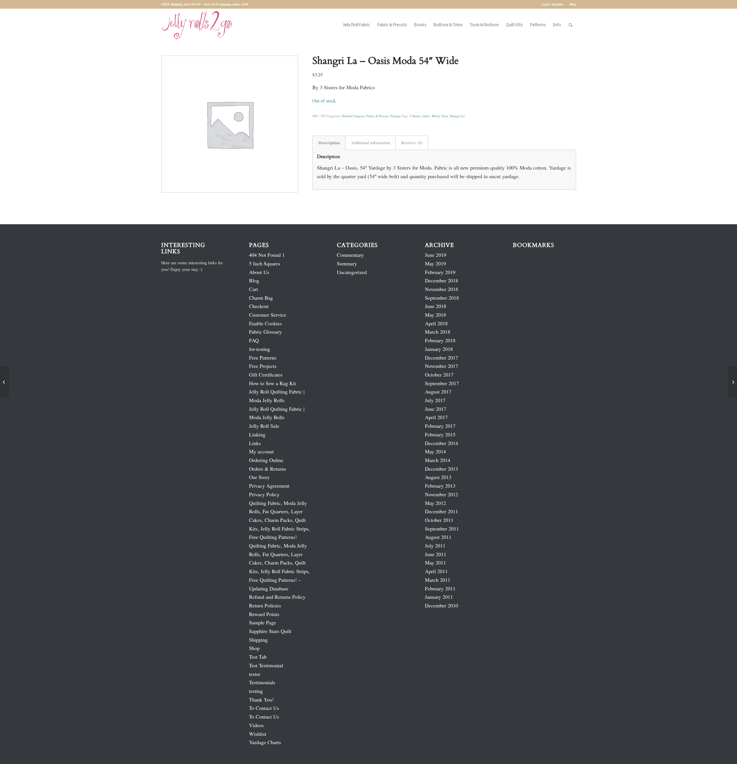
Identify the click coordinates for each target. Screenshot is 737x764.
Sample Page (262, 622)
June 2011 (435, 554)
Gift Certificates (265, 374)
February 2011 (440, 588)
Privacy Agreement (269, 485)
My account (261, 451)
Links (255, 443)
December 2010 (441, 605)
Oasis (444, 116)
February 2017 (440, 425)
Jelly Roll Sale (264, 425)
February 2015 (440, 434)
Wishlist (257, 733)
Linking (257, 434)
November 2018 (441, 289)
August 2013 (438, 477)
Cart (253, 289)
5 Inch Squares (264, 263)
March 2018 (437, 331)
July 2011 (435, 545)
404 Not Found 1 (267, 254)
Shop (254, 648)
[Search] (570, 25)
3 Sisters (415, 116)
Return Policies (265, 605)
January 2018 (439, 348)
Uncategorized (352, 272)
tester (254, 673)
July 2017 (435, 400)
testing (256, 690)
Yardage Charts (265, 742)
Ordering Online (266, 460)
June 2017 (435, 408)
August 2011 (438, 536)
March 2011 (437, 579)
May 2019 (435, 263)
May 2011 (435, 562)
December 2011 (441, 511)
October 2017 (439, 374)
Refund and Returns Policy (277, 596)
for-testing (259, 348)
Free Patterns (262, 357)
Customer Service (267, 314)
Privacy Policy (264, 494)
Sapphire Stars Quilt (270, 631)
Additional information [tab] (370, 142)
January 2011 (439, 596)
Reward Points (264, 614)
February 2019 (440, 272)
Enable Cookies (265, 323)
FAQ (254, 340)
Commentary (350, 254)
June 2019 (435, 254)
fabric (426, 116)
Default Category (353, 116)
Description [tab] (329, 142)
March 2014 (437, 460)
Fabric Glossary (265, 331)
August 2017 (438, 391)
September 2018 (442, 297)
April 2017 (436, 417)
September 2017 (442, 383)
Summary (347, 263)
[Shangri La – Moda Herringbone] (4, 382)
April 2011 (436, 571)
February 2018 (440, 340)
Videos (256, 725)
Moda (436, 116)
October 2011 (439, 519)
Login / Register (553, 4)
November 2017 (441, 365)
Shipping (258, 639)
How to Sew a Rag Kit (272, 383)
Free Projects (262, 365)
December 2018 (441, 280)
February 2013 (440, 485)
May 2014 (435, 451)
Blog (573, 4)
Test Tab (258, 656)
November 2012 (441, 494)
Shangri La (457, 116)
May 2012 (435, 502)
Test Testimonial (266, 665)
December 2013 (441, 468)
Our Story (259, 477)
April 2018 (436, 323)
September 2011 (442, 528)
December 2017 (441, 357)
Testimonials (262, 682)
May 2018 (435, 314)
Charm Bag (261, 297)
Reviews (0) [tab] (411, 142)
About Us (259, 272)
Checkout (259, 306)
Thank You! (261, 699)
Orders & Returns (267, 468)
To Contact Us (264, 707)
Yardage (395, 116)
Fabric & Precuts (377, 116)
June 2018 (435, 306)
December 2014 (441, 443)
